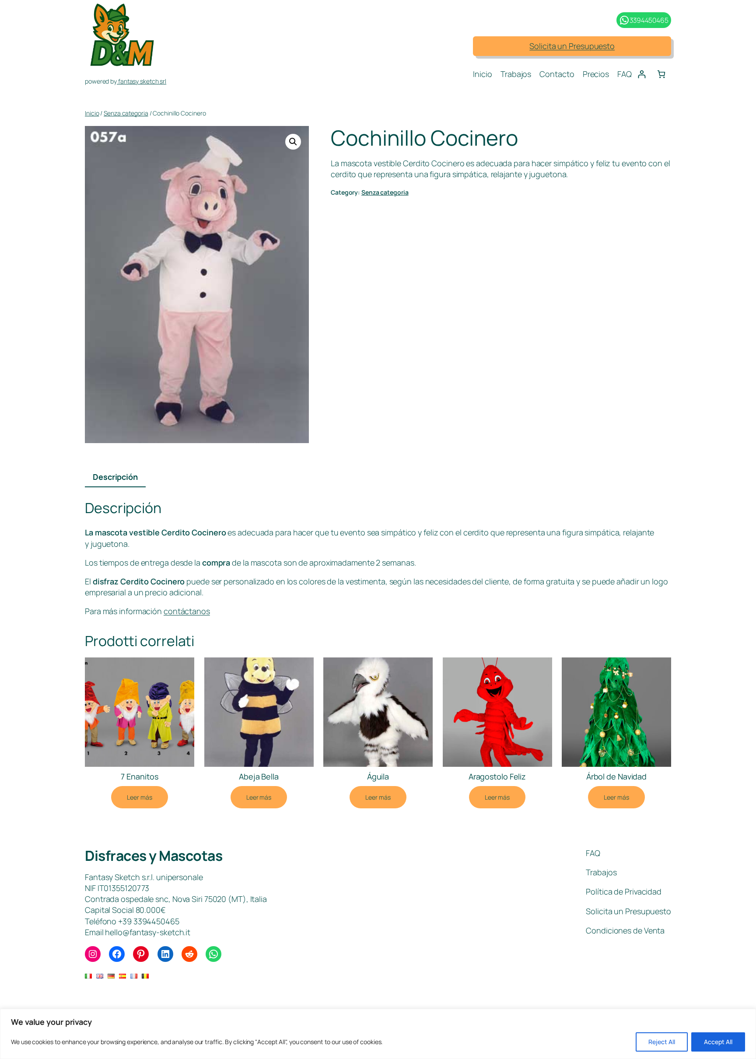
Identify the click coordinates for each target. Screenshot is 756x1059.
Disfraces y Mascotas (153, 855)
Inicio (92, 113)
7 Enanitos (139, 776)
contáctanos (187, 611)
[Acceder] (641, 74)
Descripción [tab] (115, 477)
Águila (378, 776)
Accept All (718, 1042)
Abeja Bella (259, 776)
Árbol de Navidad (616, 776)
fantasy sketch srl (141, 81)
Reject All (661, 1042)
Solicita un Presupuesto (572, 46)
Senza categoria (126, 113)
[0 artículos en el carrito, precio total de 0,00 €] (661, 74)
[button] (293, 142)
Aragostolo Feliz (497, 776)
